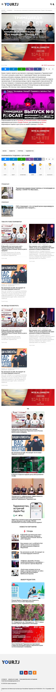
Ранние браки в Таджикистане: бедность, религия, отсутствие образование (25, 600)
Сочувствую (23, 174)
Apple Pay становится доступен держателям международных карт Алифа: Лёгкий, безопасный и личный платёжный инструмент (27, 521)
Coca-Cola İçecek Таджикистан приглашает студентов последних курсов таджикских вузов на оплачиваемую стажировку (27, 645)
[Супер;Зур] (50, 25)
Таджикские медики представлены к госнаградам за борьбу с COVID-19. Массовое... (35, 189)
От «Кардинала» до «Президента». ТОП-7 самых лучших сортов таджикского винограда (28, 622)
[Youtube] (26, 673)
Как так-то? (49, 174)
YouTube (40, 124)
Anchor (43, 122)
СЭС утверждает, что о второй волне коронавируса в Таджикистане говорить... (35, 207)
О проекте (4, 679)
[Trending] (47, 25)
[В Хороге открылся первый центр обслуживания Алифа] (28, 465)
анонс (7, 244)
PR (4, 244)
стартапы (20, 150)
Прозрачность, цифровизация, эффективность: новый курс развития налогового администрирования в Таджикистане (27, 498)
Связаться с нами (13, 679)
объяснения (4, 285)
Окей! (40, 174)
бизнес (5, 150)
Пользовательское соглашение (28, 679)
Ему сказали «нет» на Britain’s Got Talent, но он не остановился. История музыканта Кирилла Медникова (41, 247)
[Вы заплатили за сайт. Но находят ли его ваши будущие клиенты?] (14, 273)
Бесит (13, 174)
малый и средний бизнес (14, 284)
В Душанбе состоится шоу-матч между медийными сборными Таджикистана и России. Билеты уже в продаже (14, 248)
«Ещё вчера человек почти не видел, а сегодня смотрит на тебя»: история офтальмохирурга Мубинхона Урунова (32, 571)
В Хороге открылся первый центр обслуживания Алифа (27, 475)
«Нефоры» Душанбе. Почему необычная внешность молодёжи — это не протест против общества (32, 562)
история (35, 244)
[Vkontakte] (30, 673)
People (30, 244)
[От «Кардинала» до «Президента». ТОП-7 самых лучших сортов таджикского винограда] (28, 612)
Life (2, 244)
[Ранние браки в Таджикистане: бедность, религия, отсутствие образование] (28, 590)
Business (7, 25)
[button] (2, 4)
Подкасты (12, 150)
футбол (18, 244)
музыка (39, 244)
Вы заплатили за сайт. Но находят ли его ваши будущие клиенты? (13, 288)
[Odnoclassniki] (34, 673)
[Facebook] (21, 673)
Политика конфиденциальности (10, 681)
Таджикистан (30, 150)
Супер (32, 174)
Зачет (5, 174)
